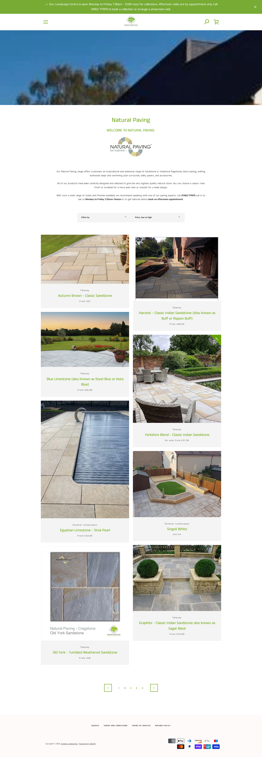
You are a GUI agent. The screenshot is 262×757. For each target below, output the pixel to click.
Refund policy (163, 725)
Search (95, 725)
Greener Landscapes (69, 743)
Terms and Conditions (115, 725)
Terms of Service (141, 725)
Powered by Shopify (87, 743)
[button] (207, 22)
